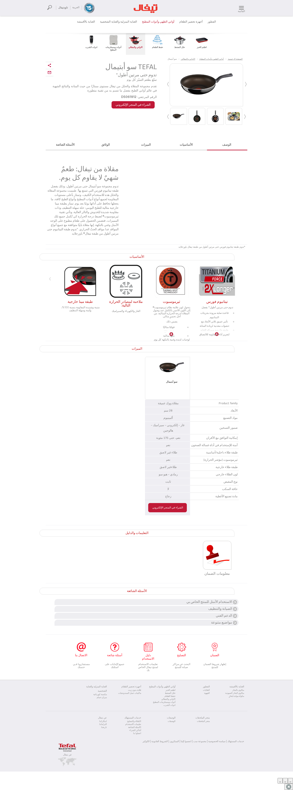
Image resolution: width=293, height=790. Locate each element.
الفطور (212, 21)
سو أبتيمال (171, 381)
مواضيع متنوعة (221, 623)
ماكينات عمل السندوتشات (129, 693)
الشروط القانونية (159, 741)
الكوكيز (146, 741)
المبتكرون (174, 741)
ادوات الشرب (169, 705)
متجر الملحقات (203, 721)
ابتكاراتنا (103, 721)
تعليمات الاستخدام (133, 724)
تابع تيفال (63, 7)
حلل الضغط (170, 693)
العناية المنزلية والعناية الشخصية (118, 21)
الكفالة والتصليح (134, 721)
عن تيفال (67, 754)
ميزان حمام (102, 697)
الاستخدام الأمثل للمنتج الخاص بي (209, 602)
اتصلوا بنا (137, 733)
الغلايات (206, 690)
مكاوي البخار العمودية (234, 693)
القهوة (207, 693)
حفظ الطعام (170, 696)
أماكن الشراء (135, 730)
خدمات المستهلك (235, 741)
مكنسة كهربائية (100, 694)
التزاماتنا (103, 724)
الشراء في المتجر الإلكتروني (133, 105)
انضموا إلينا (186, 741)
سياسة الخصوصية (216, 741)
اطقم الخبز (170, 690)
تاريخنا (104, 727)
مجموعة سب (199, 741)
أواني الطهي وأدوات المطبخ (158, 21)
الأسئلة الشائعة (134, 727)
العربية (75, 7)
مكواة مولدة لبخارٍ (236, 696)
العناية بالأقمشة (86, 21)
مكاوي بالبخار (238, 690)
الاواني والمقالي (168, 699)
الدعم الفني (224, 616)
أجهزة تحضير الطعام (191, 21)
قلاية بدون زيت (134, 690)
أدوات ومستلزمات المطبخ (164, 702)
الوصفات (171, 721)
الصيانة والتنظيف (220, 609)
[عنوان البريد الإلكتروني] (49, 72)
